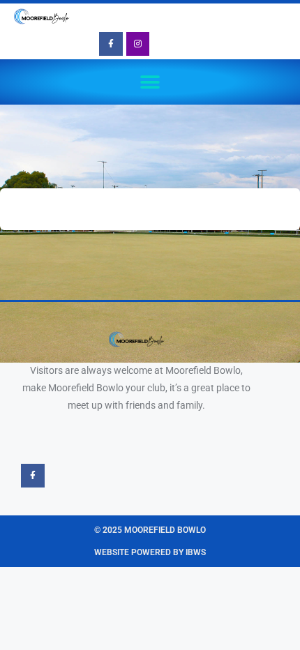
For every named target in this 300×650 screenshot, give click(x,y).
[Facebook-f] (111, 44)
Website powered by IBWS (150, 552)
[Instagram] (138, 44)
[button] (150, 82)
